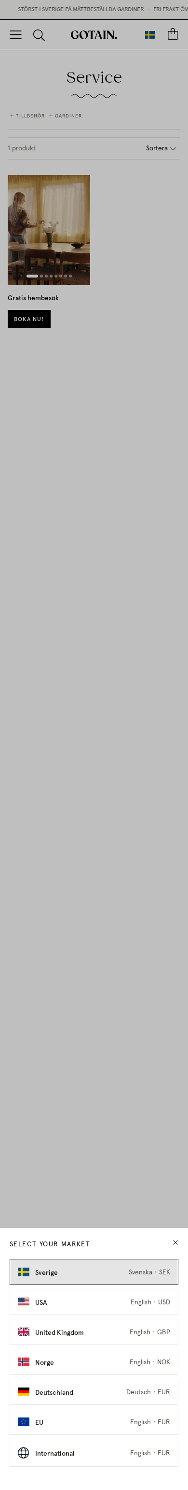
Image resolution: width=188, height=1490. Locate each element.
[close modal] (175, 1243)
